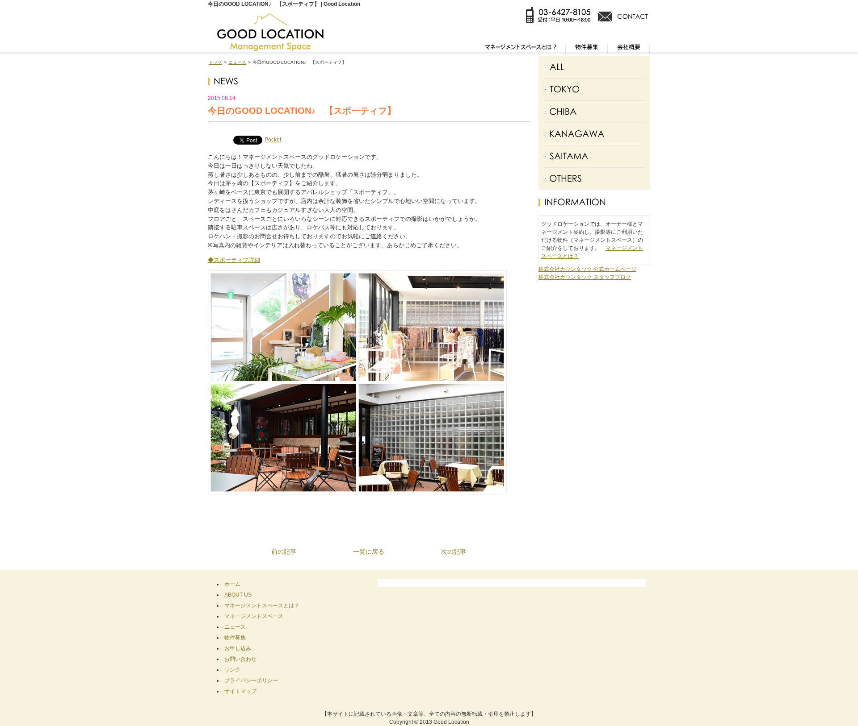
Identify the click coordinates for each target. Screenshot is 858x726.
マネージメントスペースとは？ (261, 605)
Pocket (273, 140)
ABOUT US (238, 595)
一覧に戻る (368, 551)
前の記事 (283, 551)
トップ (215, 62)
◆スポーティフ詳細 (234, 260)
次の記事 (453, 551)
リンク (232, 670)
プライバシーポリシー (251, 680)
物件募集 (235, 638)
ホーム (232, 584)
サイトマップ (240, 691)
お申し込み (237, 648)
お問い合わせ (240, 659)
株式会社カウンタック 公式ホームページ (587, 269)
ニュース (237, 62)
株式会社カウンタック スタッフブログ (584, 277)
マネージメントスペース (253, 616)
